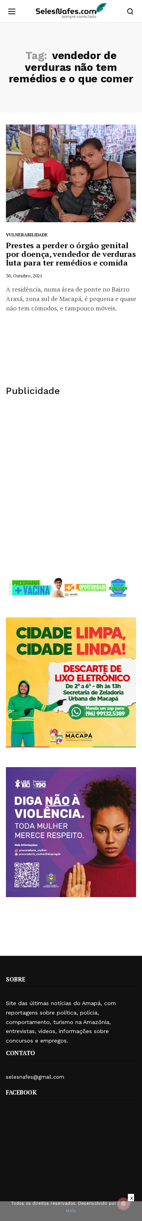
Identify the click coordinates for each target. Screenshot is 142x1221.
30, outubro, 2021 (24, 276)
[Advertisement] (71, 487)
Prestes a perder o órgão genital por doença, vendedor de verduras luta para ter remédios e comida (71, 254)
